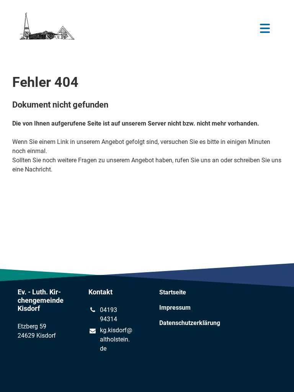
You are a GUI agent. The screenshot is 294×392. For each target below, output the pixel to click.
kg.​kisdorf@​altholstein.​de (116, 339)
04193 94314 (108, 314)
